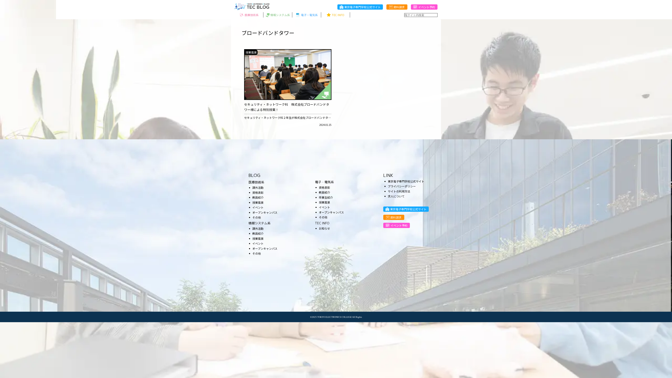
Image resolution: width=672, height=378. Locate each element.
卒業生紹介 (326, 197)
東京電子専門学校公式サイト (362, 7)
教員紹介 (258, 197)
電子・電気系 (324, 182)
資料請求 (399, 7)
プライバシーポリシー (402, 186)
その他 (256, 217)
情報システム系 (259, 223)
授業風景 (258, 202)
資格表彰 (258, 192)
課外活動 (258, 188)
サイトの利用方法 (399, 191)
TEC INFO (322, 223)
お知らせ (324, 228)
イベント (258, 207)
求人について (396, 196)
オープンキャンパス (264, 212)
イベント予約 (426, 7)
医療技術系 (256, 182)
